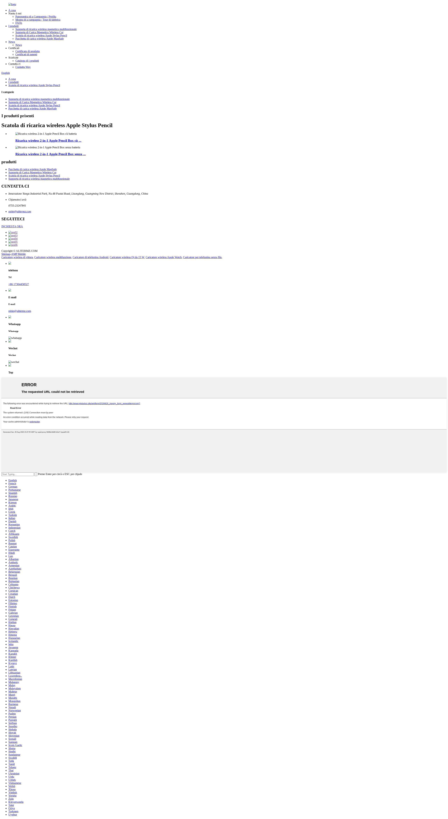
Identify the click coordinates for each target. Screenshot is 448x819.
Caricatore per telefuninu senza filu (202, 257)
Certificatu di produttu (27, 51)
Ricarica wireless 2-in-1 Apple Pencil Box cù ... (48, 140)
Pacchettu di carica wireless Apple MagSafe (39, 38)
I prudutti (13, 26)
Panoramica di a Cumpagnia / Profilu (35, 16)
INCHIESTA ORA (12, 226)
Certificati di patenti (26, 54)
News (11, 41)
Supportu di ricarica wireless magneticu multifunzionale (46, 29)
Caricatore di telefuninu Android (90, 257)
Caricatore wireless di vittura (17, 257)
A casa (12, 10)
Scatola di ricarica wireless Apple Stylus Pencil (41, 35)
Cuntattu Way (23, 67)
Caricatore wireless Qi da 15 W (127, 257)
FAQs (18, 22)
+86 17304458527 (18, 284)
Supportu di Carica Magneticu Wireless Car (39, 32)
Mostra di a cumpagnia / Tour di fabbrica (37, 19)
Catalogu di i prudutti (27, 60)
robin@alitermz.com (19, 211)
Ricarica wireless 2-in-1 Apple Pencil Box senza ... (50, 154)
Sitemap (5, 254)
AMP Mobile (18, 254)
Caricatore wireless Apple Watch (164, 257)
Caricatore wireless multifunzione (52, 257)
